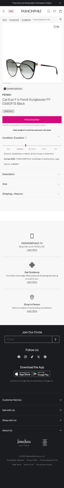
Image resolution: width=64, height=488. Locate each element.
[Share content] (60, 19)
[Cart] (61, 11)
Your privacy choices (44, 465)
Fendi (4, 20)
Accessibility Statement (15, 460)
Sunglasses (26, 20)
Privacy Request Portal (48, 460)
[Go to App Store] (23, 376)
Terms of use (28, 465)
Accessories (14, 20)
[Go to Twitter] (38, 357)
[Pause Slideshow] (60, 3)
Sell (11, 11)
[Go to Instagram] (25, 357)
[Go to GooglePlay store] (41, 376)
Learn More (32, 250)
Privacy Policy (32, 460)
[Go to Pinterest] (45, 357)
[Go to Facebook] (19, 357)
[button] (49, 11)
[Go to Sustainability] (45, 442)
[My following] (55, 11)
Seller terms (16, 465)
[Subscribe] (55, 339)
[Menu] (4, 11)
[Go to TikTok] (32, 357)
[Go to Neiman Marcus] (24, 442)
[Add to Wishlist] (56, 27)
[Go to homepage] (31, 11)
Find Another (32, 119)
